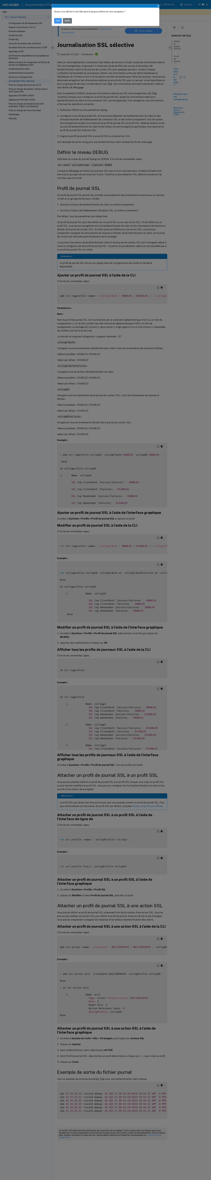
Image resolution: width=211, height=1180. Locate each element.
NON (67, 20)
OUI (58, 20)
